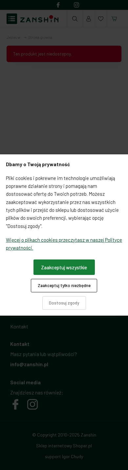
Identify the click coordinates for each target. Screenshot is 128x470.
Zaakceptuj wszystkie (64, 267)
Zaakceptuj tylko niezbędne (64, 285)
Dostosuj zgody (64, 302)
